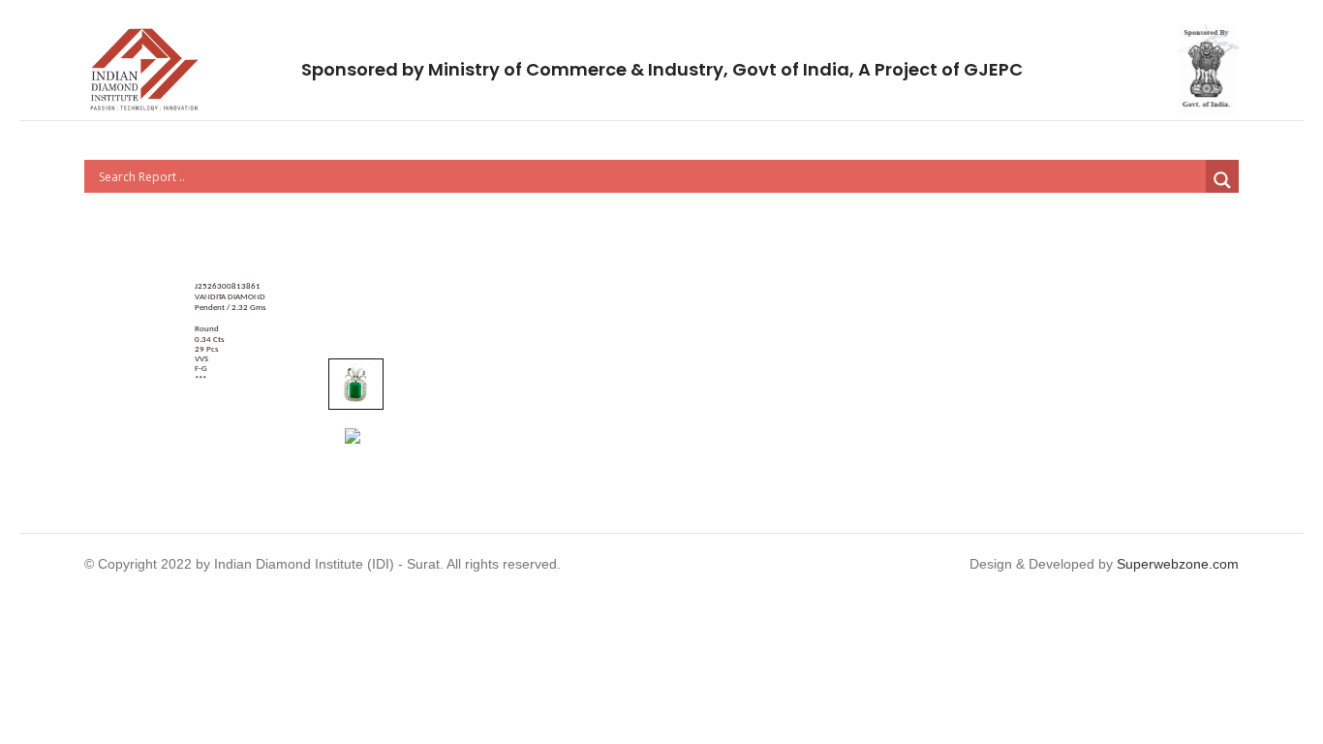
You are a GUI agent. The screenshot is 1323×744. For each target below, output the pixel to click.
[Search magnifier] (1222, 180)
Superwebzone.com (1178, 564)
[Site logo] (143, 69)
